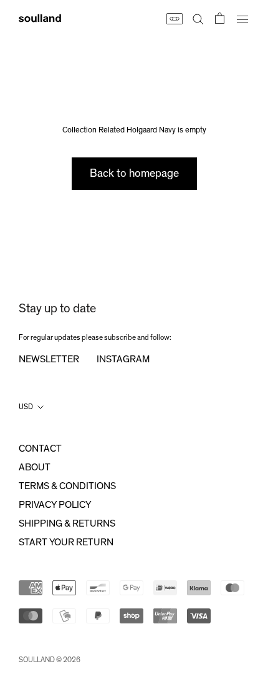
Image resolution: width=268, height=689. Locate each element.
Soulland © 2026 (49, 659)
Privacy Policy (55, 505)
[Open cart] (219, 18)
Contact (40, 449)
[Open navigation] (242, 18)
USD (26, 406)
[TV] (173, 18)
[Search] (198, 18)
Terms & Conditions (67, 486)
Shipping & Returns (67, 523)
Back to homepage (134, 173)
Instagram (123, 359)
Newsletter (49, 359)
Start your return (66, 542)
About (34, 467)
